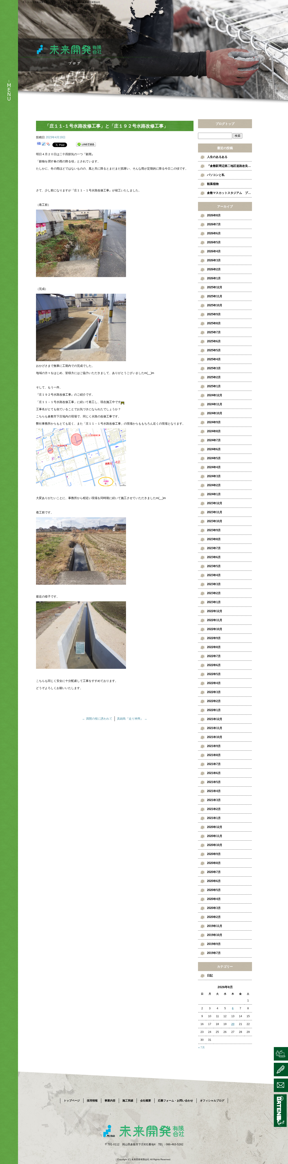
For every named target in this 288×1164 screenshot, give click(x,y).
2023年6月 (214, 557)
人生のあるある (217, 157)
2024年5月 (214, 458)
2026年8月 (214, 215)
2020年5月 (214, 890)
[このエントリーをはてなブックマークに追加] (39, 144)
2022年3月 (214, 692)
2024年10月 (214, 413)
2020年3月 (214, 908)
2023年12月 (214, 503)
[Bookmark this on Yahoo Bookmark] (48, 144)
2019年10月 (214, 935)
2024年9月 (214, 422)
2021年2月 (214, 809)
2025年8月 (214, 323)
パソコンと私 (216, 175)
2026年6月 (214, 233)
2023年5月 (214, 566)
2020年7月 (214, 872)
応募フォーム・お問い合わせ (175, 1100)
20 (232, 1024)
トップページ (72, 1100)
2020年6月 (214, 881)
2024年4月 (214, 467)
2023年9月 (214, 530)
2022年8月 (214, 647)
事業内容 (110, 1100)
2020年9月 (214, 854)
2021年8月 (214, 755)
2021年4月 (214, 791)
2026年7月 (214, 224)
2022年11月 (214, 620)
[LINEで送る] (86, 144)
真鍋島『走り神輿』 (132, 718)
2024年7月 (214, 440)
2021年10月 (214, 737)
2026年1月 (214, 278)
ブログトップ (225, 123)
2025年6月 (214, 341)
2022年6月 (214, 665)
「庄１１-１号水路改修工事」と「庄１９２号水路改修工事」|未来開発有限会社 (60, 2)
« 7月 (201, 1047)
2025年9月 (214, 314)
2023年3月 (214, 584)
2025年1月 (214, 386)
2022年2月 (214, 701)
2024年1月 (214, 494)
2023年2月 (214, 593)
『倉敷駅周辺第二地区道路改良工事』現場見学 (229, 166)
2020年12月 (214, 827)
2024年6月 (214, 449)
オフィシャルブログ (212, 1100)
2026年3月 (214, 260)
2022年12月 (214, 611)
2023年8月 (214, 539)
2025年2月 (214, 377)
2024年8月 (214, 431)
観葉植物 (213, 184)
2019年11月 (214, 926)
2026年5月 (214, 242)
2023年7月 (214, 548)
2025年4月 (214, 359)
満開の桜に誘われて (97, 718)
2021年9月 (214, 746)
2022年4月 (214, 683)
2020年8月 (214, 863)
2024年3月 (214, 476)
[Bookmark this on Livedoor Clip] (43, 144)
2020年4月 (214, 899)
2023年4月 (214, 575)
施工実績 (127, 1100)
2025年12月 (214, 287)
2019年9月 (214, 944)
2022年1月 (214, 710)
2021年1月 (214, 818)
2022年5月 (214, 674)
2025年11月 (214, 296)
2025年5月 (214, 350)
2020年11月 (214, 836)
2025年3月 (214, 368)
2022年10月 (214, 629)
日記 (210, 975)
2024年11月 (214, 404)
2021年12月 (214, 719)
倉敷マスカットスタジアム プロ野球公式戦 (229, 193)
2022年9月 (214, 638)
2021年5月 (214, 782)
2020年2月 (214, 917)
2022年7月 (214, 656)
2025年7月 (214, 332)
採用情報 (92, 1100)
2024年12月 (214, 395)
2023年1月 (214, 602)
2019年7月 (214, 953)
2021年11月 (214, 728)
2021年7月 (214, 764)
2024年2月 (214, 485)
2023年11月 (214, 512)
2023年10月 (214, 521)
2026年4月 (214, 251)
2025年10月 (214, 305)
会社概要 (145, 1100)
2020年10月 (214, 845)
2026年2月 (214, 269)
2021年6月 (214, 773)
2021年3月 (214, 800)
